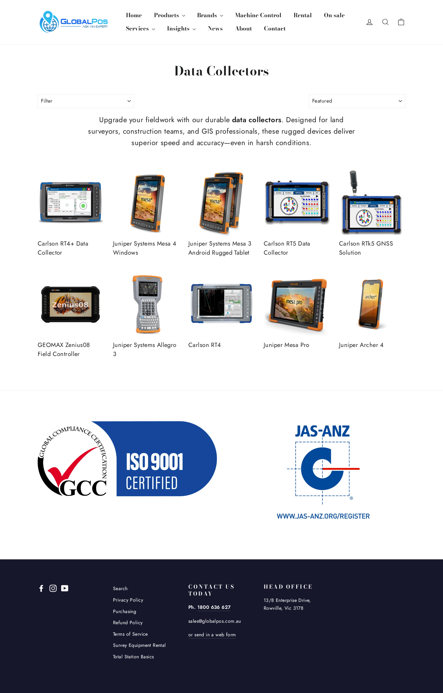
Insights (179, 28)
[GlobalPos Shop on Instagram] (53, 587)
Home (134, 15)
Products (167, 15)
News (215, 28)
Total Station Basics (133, 656)
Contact (275, 28)
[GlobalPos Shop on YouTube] (64, 587)
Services (138, 28)
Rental (303, 15)
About (243, 28)
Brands (207, 15)
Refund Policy (128, 622)
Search (120, 588)
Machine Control (258, 15)
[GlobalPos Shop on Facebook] (41, 587)
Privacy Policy (128, 599)
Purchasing (124, 611)
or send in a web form (212, 634)
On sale (334, 15)
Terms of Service (130, 634)
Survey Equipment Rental (139, 645)
